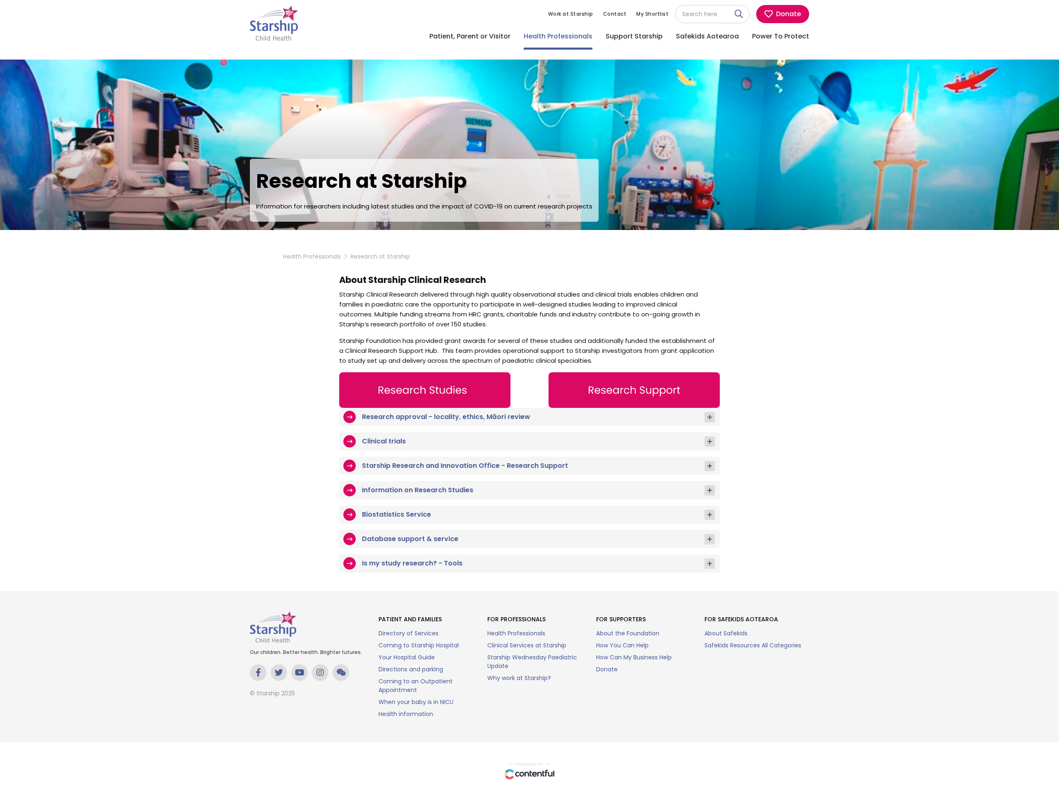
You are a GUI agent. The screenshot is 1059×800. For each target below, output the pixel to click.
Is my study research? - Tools (412, 563)
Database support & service (410, 539)
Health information (406, 714)
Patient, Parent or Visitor (469, 36)
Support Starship (634, 36)
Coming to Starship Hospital (419, 645)
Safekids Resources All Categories (752, 645)
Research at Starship (380, 256)
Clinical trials (384, 441)
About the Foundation (627, 633)
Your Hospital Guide (407, 657)
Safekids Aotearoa (707, 36)
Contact (615, 13)
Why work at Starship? (519, 678)
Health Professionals (558, 36)
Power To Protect (780, 36)
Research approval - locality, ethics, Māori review (446, 417)
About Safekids (726, 633)
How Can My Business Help (634, 657)
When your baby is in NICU (416, 702)
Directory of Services (408, 633)
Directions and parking (411, 669)
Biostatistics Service (396, 514)
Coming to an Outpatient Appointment (416, 685)
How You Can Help (622, 645)
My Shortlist (652, 13)
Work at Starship (570, 13)
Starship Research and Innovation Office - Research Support (465, 465)
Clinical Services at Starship (526, 645)
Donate (607, 669)
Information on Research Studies (417, 490)
